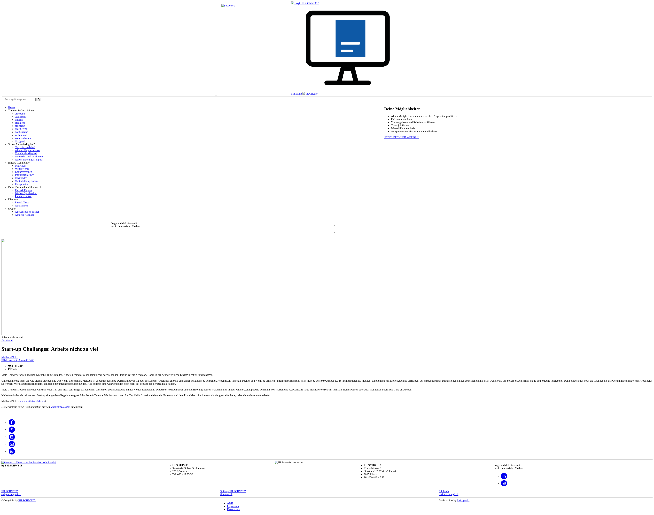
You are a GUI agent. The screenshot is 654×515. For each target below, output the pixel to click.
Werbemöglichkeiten (26, 193)
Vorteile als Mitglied (26, 153)
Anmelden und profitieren (29, 156)
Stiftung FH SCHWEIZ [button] (233, 491)
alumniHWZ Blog (60, 406)
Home (11, 107)
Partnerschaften (23, 196)
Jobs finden (21, 177)
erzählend (20, 122)
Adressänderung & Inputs (29, 159)
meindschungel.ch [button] (448, 494)
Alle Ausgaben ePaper (27, 211)
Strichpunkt (463, 500)
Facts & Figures (23, 190)
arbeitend (20, 113)
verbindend (21, 135)
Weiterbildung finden (26, 181)
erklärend (20, 125)
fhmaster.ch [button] (226, 494)
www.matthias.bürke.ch (32, 401)
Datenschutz (233, 509)
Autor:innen (21, 205)
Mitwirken (20, 165)
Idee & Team (22, 202)
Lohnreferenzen (23, 171)
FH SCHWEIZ (27, 500)
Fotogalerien (21, 184)
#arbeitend (7, 340)
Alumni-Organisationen (27, 150)
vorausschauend (23, 138)
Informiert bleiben (24, 174)
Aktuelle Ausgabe (24, 214)
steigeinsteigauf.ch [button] (11, 494)
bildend (19, 119)
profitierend (21, 128)
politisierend (21, 131)
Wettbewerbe (22, 168)
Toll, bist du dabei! (25, 147)
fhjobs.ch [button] (444, 491)
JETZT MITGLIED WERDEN (401, 137)
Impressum (233, 506)
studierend (20, 116)
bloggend (20, 141)
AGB (230, 503)
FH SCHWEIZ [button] (9, 491)
